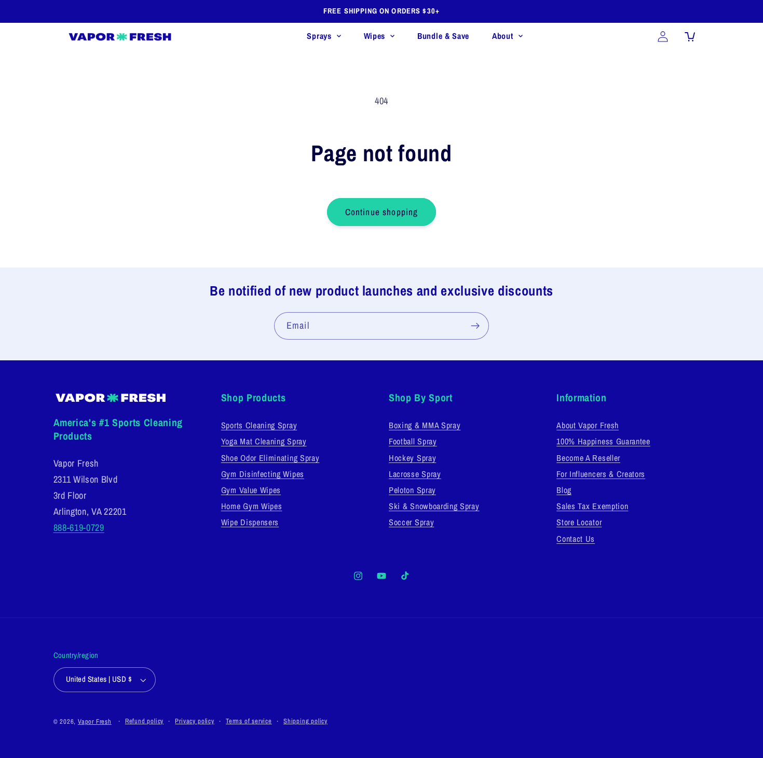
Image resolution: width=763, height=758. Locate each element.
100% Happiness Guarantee (603, 441)
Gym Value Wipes (251, 490)
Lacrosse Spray (415, 474)
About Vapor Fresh (587, 425)
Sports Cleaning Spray (259, 425)
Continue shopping (381, 212)
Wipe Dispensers (250, 522)
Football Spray (413, 441)
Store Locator (579, 522)
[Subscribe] (475, 326)
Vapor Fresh (95, 721)
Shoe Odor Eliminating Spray (270, 458)
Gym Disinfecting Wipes (262, 474)
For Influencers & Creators (600, 474)
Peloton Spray (412, 490)
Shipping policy (305, 721)
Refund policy (144, 721)
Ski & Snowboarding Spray (434, 506)
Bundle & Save (443, 35)
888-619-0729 (78, 527)
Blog (563, 490)
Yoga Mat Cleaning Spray (264, 441)
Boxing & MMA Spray (424, 425)
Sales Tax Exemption (592, 506)
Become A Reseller (588, 458)
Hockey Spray (412, 458)
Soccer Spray (411, 522)
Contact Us (575, 538)
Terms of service (249, 721)
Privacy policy (194, 721)
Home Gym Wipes (251, 506)
